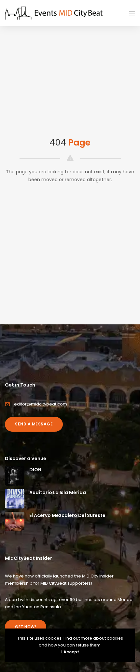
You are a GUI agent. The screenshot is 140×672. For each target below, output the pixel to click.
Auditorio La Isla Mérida (57, 492)
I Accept (70, 652)
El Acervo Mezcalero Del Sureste (67, 515)
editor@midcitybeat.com (40, 404)
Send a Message (34, 424)
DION (35, 469)
